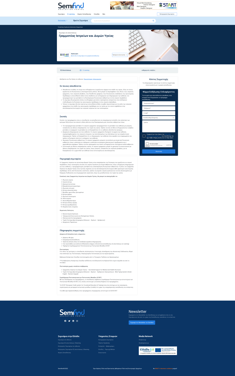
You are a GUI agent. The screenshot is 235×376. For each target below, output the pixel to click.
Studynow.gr (142, 340)
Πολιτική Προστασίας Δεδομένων (112, 368)
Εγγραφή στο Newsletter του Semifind (141, 322)
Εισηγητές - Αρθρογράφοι (106, 346)
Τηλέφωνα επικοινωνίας (119, 55)
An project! (165, 368)
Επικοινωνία (102, 352)
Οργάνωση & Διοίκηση (70, 27)
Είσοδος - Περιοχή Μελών (106, 349)
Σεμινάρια (61, 14)
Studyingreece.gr (144, 343)
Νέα (103, 14)
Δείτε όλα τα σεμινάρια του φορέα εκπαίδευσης (85, 56)
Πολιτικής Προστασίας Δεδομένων (159, 135)
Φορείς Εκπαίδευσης (84, 14)
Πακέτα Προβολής (104, 343)
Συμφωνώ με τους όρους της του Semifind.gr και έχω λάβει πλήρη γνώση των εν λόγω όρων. (160, 136)
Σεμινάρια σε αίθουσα (64, 340)
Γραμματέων (79, 27)
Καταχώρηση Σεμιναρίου (167, 14)
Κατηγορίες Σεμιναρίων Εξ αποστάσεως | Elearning (73, 349)
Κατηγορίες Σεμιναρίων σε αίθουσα (69, 346)
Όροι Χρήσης (97, 368)
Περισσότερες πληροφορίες (92, 79)
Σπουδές (97, 14)
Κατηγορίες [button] (62, 20)
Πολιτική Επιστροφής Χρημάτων (132, 368)
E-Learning (71, 14)
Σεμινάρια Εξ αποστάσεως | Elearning (69, 343)
